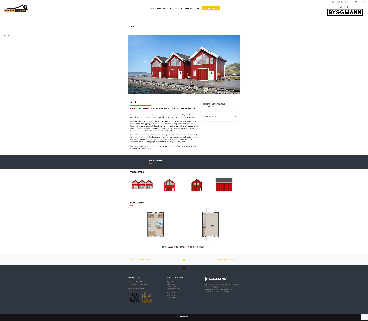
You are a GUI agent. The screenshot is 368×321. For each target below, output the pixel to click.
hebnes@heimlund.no (174, 300)
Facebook (361, 2)
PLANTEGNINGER (197, 247)
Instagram (350, 2)
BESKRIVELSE (167, 247)
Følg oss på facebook (136, 288)
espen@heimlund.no (174, 289)
